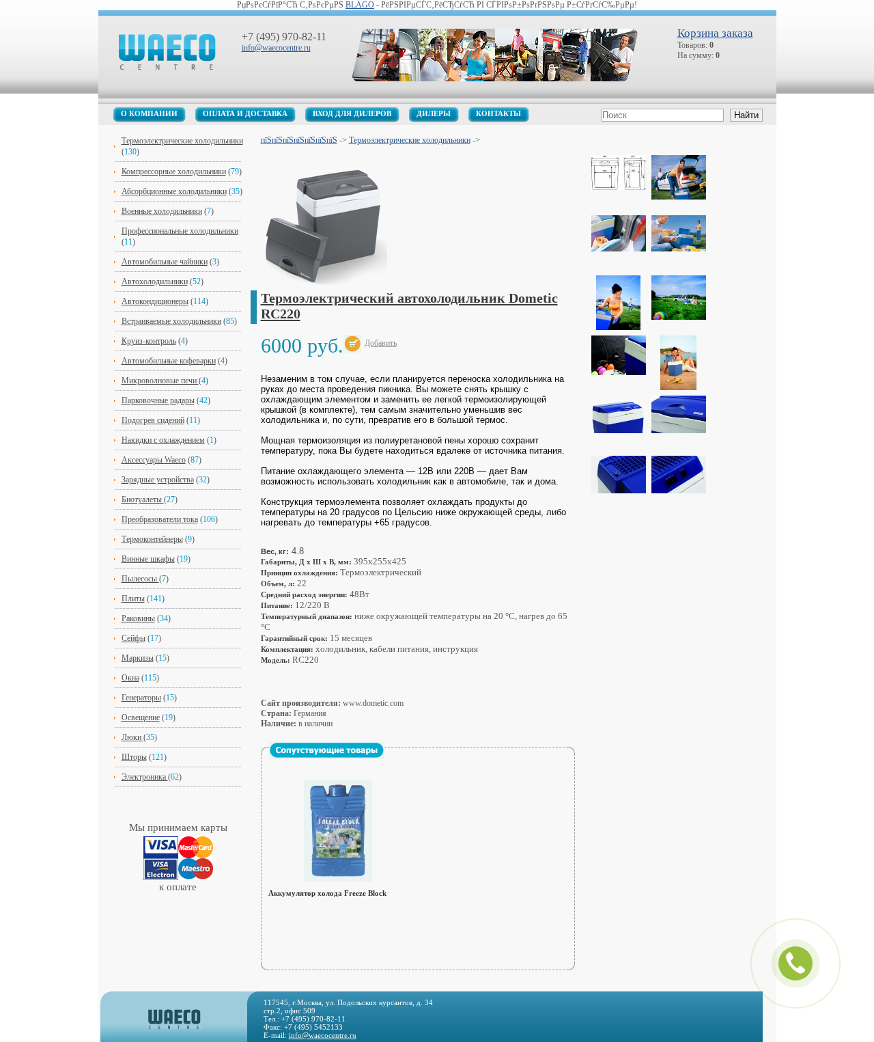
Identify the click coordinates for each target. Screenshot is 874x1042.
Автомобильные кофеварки (169, 361)
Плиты (133, 598)
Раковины (138, 618)
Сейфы (133, 638)
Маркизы (138, 658)
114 (199, 301)
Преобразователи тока (160, 519)
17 (154, 638)
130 (130, 151)
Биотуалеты (143, 499)
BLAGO (360, 5)
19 (184, 559)
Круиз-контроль (149, 341)
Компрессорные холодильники (174, 171)
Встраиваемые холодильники (171, 321)
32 (203, 479)
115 (150, 678)
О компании (149, 113)
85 (230, 321)
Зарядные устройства (158, 479)
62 (175, 777)
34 (164, 618)
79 (235, 171)
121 (158, 757)
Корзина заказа (715, 33)
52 (197, 281)
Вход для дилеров (352, 113)
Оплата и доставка (245, 113)
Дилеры (434, 113)
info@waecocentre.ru (276, 48)
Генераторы (141, 697)
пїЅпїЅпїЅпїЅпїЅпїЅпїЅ (299, 140)
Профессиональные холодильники (180, 231)
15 (162, 658)
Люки (132, 737)
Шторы (134, 757)
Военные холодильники (162, 211)
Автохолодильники (155, 281)
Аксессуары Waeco (154, 460)
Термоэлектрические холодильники (182, 141)
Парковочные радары (158, 400)
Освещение (141, 717)
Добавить (381, 343)
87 (195, 460)
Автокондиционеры (155, 301)
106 (209, 519)
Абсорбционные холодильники (174, 191)
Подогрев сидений (153, 420)
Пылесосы (140, 579)
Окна (130, 678)
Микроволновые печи (160, 380)
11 (128, 242)
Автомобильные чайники (165, 261)
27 (171, 499)
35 (235, 191)
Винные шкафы (148, 559)
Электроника (145, 777)
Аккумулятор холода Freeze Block (327, 893)
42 (203, 400)
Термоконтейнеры (152, 539)
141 (156, 598)
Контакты (498, 113)
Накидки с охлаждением (163, 440)
